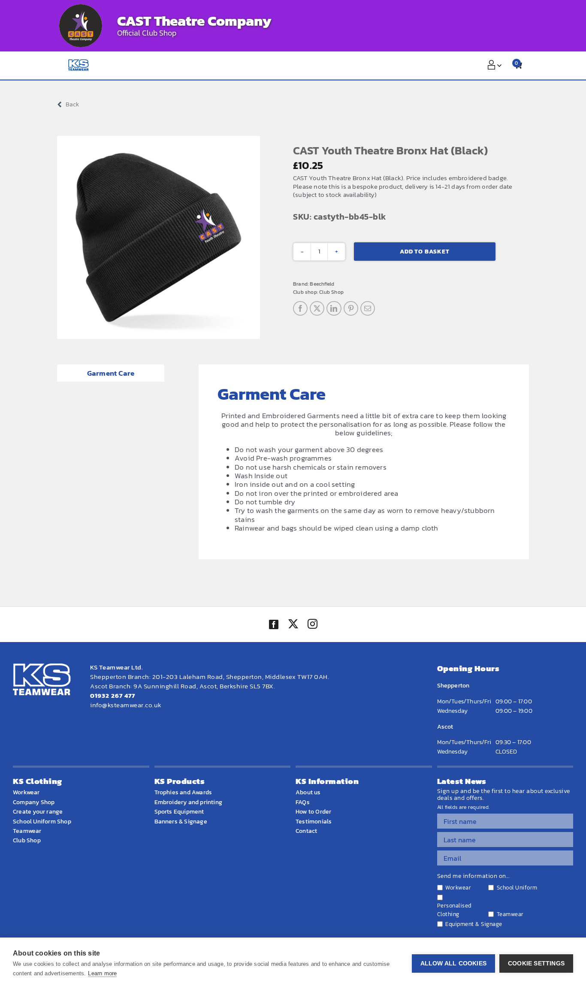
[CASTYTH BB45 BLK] (158, 237)
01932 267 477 (112, 695)
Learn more (102, 973)
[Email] (367, 308)
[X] (317, 308)
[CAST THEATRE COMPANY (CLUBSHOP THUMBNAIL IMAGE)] (80, 25)
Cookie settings (536, 963)
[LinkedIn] (333, 308)
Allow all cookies (453, 963)
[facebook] (273, 624)
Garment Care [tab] (110, 373)
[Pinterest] (351, 308)
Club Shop (331, 292)
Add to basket (424, 251)
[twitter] (293, 624)
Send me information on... (473, 876)
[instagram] (312, 624)
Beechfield (322, 284)
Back (72, 104)
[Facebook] (300, 308)
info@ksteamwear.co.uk (126, 705)
